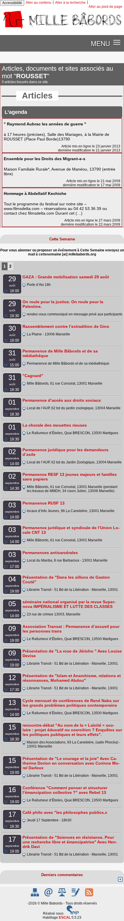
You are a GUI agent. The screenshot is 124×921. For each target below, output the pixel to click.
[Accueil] (62, 29)
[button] (117, 42)
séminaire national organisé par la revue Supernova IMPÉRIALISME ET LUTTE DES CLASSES (69, 604)
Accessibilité (12, 3)
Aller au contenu (38, 3)
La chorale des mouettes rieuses (54, 425)
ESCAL (65, 917)
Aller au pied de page (105, 7)
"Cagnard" (32, 375)
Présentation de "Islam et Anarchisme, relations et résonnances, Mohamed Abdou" (71, 678)
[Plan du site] (35, 895)
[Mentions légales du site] (62, 895)
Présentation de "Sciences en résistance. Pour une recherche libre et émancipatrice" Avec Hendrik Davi (69, 842)
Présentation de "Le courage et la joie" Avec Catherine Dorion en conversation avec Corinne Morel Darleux (71, 763)
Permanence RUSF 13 (43, 503)
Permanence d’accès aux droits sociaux (61, 400)
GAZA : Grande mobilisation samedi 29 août (65, 277)
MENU (100, 43)
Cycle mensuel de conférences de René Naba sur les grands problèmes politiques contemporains (70, 703)
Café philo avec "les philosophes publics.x (64, 812)
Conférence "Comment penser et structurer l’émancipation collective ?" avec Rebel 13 (64, 790)
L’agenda (16, 112)
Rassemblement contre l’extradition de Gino (65, 326)
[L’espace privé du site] (76, 895)
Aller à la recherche (70, 3)
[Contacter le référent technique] (49, 895)
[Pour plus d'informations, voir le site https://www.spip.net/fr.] (72, 913)
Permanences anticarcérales (50, 552)
